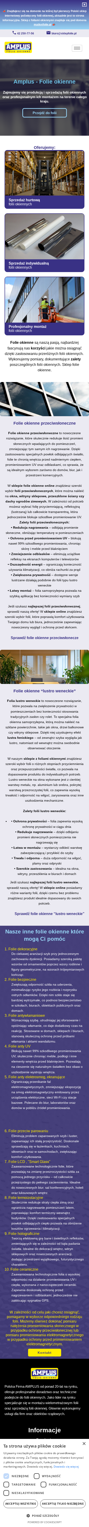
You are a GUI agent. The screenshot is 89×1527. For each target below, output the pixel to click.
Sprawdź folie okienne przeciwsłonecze (45, 638)
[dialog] (44, 1483)
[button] (44, 1516)
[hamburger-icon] (77, 48)
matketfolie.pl (42, 24)
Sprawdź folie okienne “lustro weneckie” (49, 914)
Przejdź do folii (45, 113)
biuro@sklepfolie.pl (64, 33)
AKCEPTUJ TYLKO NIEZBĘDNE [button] (63, 1504)
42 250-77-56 (25, 33)
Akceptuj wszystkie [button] (20, 1504)
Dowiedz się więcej (66, 1466)
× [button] (84, 1443)
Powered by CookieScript (45, 1522)
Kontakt (45, 1352)
